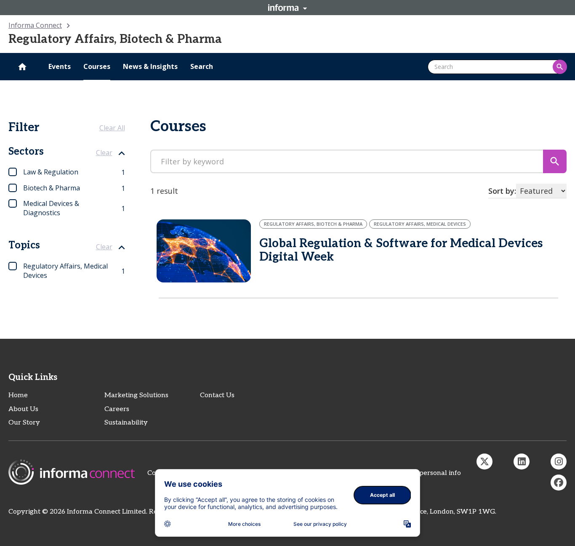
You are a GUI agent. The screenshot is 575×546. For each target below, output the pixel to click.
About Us (23, 409)
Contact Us (217, 395)
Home (18, 395)
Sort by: (502, 191)
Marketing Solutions (136, 395)
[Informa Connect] (522, 462)
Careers (116, 409)
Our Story (24, 423)
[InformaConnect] (484, 462)
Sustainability (126, 423)
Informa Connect (35, 25)
